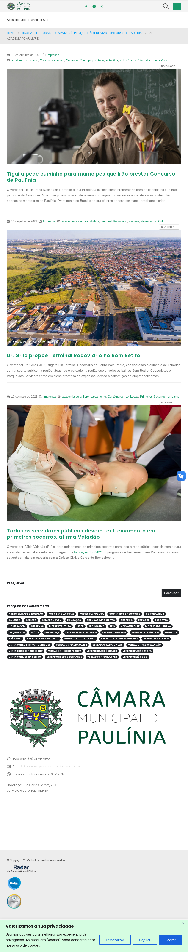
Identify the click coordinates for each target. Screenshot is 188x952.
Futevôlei (112, 60)
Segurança (52, 632)
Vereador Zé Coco (135, 657)
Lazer (80, 626)
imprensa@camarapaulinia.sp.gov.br (52, 766)
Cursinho (72, 60)
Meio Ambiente (130, 626)
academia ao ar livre (24, 60)
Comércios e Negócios (124, 614)
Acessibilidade (16, 19)
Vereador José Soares (102, 651)
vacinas (134, 221)
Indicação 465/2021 (88, 552)
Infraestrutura (60, 626)
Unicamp (173, 396)
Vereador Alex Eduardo (43, 638)
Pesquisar (16, 583)
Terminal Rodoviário (114, 221)
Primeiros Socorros (153, 396)
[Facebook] (86, 6)
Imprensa (53, 55)
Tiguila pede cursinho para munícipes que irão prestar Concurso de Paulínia (91, 176)
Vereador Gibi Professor (26, 651)
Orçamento (17, 632)
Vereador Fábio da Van (107, 644)
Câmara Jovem (52, 620)
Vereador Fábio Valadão (144, 644)
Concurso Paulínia (52, 60)
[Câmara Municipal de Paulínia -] (18, 6)
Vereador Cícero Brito (79, 638)
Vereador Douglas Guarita (119, 638)
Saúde (34, 632)
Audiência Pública (92, 614)
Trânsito (15, 638)
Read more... (169, 66)
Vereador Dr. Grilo (152, 221)
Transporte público (145, 632)
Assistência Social (61, 614)
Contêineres (116, 396)
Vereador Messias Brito (25, 657)
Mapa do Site (39, 19)
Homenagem (17, 626)
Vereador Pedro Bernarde (64, 657)
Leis (112, 626)
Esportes (161, 620)
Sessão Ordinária (114, 632)
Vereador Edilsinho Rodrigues (29, 644)
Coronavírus (155, 614)
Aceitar (171, 940)
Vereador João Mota (137, 651)
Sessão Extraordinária (81, 632)
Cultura (14, 620)
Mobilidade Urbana (158, 626)
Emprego (126, 620)
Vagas (132, 60)
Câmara (31, 620)
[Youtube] (94, 6)
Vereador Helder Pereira (64, 651)
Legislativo (97, 626)
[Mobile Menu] (177, 6)
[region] (94, 935)
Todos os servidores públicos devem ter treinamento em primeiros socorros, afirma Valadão (81, 533)
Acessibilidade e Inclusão (26, 614)
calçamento (98, 396)
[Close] (183, 923)
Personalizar (115, 940)
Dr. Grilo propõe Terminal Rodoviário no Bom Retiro (73, 355)
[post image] (94, 116)
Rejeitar (144, 940)
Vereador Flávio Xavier (71, 644)
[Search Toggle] (166, 6)
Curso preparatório (92, 60)
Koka (123, 60)
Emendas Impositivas (100, 620)
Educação (74, 620)
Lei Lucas (131, 396)
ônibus (94, 221)
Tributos (171, 632)
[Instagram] (102, 6)
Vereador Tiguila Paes (153, 60)
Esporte (143, 620)
